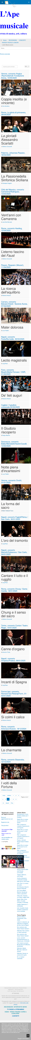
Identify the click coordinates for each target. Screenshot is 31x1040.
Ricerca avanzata (5, 54)
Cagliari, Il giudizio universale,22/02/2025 (10, 405)
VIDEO (7, 1012)
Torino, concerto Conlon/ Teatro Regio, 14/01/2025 (14, 626)
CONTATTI (15, 1016)
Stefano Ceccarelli (7, 146)
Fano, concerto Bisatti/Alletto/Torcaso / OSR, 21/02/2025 (13, 371)
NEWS (24, 1007)
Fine (12, 803)
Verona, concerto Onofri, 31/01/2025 (11, 481)
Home (5, 40)
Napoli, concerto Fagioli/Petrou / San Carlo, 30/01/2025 (14, 518)
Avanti (7, 803)
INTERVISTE (18, 1007)
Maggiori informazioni (23, 1038)
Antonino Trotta (6, 652)
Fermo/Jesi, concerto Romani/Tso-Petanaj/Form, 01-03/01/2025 (14, 693)
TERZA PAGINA (15, 1012)
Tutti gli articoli (4, 825)
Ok (28, 1035)
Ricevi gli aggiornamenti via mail (7, 818)
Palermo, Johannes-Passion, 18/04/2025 (13, 153)
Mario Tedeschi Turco (7, 510)
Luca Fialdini (5, 330)
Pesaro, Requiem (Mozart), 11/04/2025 (12, 266)
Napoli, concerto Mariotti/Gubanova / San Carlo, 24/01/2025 (14, 552)
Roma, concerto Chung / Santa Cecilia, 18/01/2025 (14, 589)
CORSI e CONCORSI (18, 1012)
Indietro (9, 795)
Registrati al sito (5, 822)
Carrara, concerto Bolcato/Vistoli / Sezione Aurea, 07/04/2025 (14, 303)
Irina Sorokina (5, 106)
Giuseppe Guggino (7, 183)
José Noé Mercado (7, 222)
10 (3, 803)
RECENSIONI (13, 40)
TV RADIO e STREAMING (15, 1009)
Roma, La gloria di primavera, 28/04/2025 (13, 113)
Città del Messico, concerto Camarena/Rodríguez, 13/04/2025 (12, 191)
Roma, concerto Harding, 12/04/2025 (11, 229)
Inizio (4, 795)
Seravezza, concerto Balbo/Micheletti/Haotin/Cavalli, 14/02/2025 (14, 443)
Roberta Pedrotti (6, 295)
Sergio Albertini (6, 435)
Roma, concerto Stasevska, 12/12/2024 (12, 760)
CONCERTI (22, 40)
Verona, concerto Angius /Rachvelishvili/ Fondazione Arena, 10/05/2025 (12, 75)
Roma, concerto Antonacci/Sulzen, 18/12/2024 (13, 727)
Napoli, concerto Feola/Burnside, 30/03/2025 (12, 337)
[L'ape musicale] (10, 2)
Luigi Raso (5, 363)
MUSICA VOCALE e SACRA (10, 42)
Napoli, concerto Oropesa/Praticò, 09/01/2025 (13, 659)
